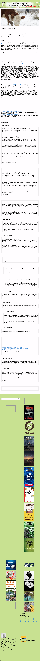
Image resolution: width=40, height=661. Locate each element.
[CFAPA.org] (29, 576)
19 (28, 620)
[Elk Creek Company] (29, 428)
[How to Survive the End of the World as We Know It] (29, 544)
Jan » (23, 624)
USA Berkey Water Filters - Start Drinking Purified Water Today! (12, 111)
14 (33, 619)
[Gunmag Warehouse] (29, 412)
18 (25, 620)
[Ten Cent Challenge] (29, 586)
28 (33, 621)
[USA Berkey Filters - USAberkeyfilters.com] (11, 596)
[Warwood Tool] (29, 607)
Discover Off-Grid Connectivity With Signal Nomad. (10, 114)
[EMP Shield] (11, 565)
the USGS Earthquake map (27, 60)
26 (28, 621)
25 (25, 621)
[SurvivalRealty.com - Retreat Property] (11, 586)
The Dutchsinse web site (26, 63)
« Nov (21, 624)
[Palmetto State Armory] (29, 477)
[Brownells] (29, 512)
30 (20, 622)
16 (20, 620)
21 (33, 620)
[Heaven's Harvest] (29, 494)
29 (36, 621)
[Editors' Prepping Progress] (20, 17)
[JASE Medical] (29, 596)
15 (36, 619)
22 (36, 620)
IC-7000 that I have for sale (17, 84)
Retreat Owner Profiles (30, 36)
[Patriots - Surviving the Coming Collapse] (29, 443)
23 (20, 621)
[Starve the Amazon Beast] (11, 576)
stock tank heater (29, 43)
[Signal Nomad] (29, 458)
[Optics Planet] (29, 565)
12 (28, 619)
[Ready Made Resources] (29, 529)
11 (25, 619)
